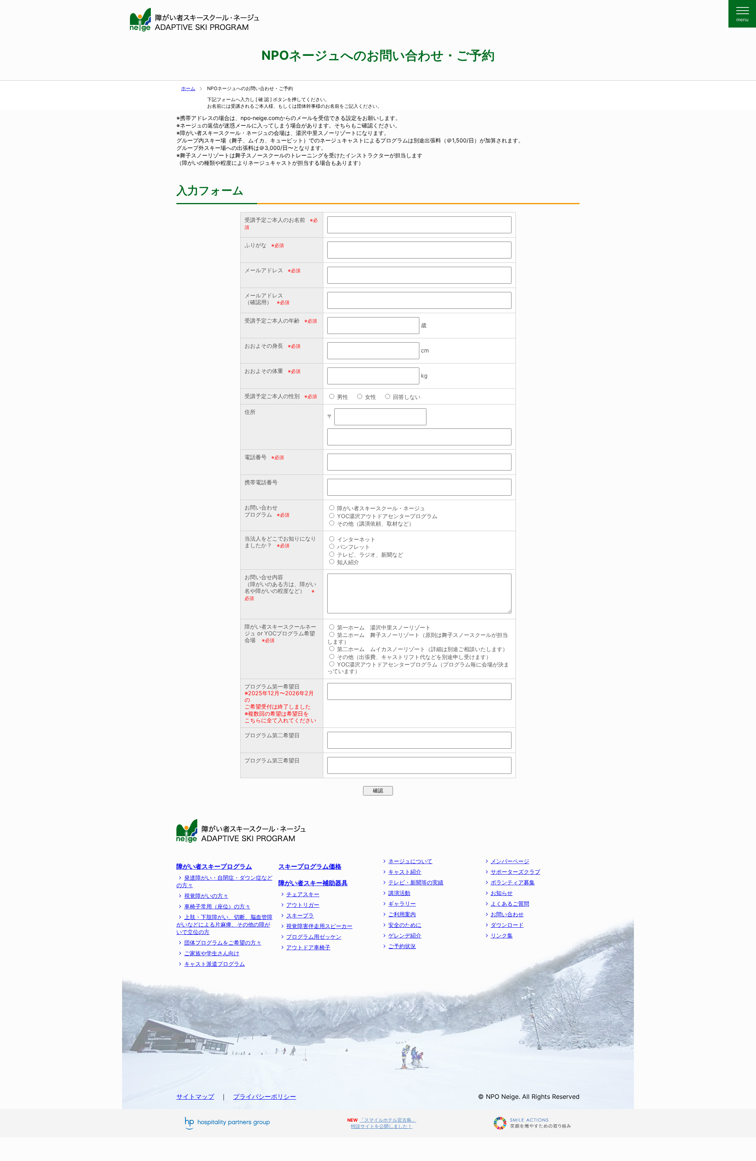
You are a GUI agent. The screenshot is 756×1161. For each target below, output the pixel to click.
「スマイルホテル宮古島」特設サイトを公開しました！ (383, 1123)
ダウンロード (507, 924)
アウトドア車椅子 (308, 947)
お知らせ (502, 893)
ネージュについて (410, 861)
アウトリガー (302, 904)
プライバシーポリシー (264, 1096)
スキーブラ (300, 915)
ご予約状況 (402, 946)
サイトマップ (195, 1096)
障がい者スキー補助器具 (313, 883)
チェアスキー (302, 894)
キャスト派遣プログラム (214, 963)
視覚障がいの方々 (206, 895)
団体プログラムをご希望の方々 (222, 942)
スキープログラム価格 (309, 866)
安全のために (404, 924)
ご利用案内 (402, 914)
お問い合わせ (507, 914)
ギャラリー (402, 903)
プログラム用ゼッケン (313, 936)
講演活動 (399, 893)
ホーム (188, 88)
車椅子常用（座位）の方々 (217, 906)
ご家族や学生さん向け (211, 953)
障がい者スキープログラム (214, 866)
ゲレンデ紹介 (404, 935)
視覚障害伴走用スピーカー (319, 926)
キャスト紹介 (404, 871)
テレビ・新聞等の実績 (415, 882)
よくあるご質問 (510, 903)
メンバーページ (510, 861)
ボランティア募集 (513, 882)
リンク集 (502, 935)
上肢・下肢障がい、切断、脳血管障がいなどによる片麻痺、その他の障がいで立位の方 (224, 924)
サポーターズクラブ (515, 871)
